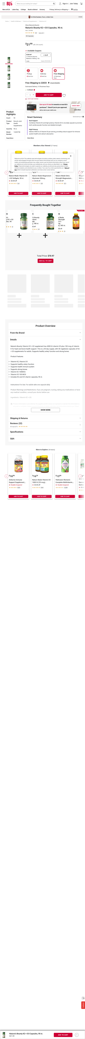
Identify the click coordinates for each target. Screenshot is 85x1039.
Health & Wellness (16, 21)
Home (7, 21)
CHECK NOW (76, 105)
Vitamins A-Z (42, 21)
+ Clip (45, 55)
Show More (45, 410)
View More (30, 138)
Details (27, 61)
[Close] (70, 156)
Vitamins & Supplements (30, 21)
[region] (42, 162)
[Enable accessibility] (83, 998)
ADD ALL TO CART (45, 261)
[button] (55, 83)
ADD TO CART (49, 95)
